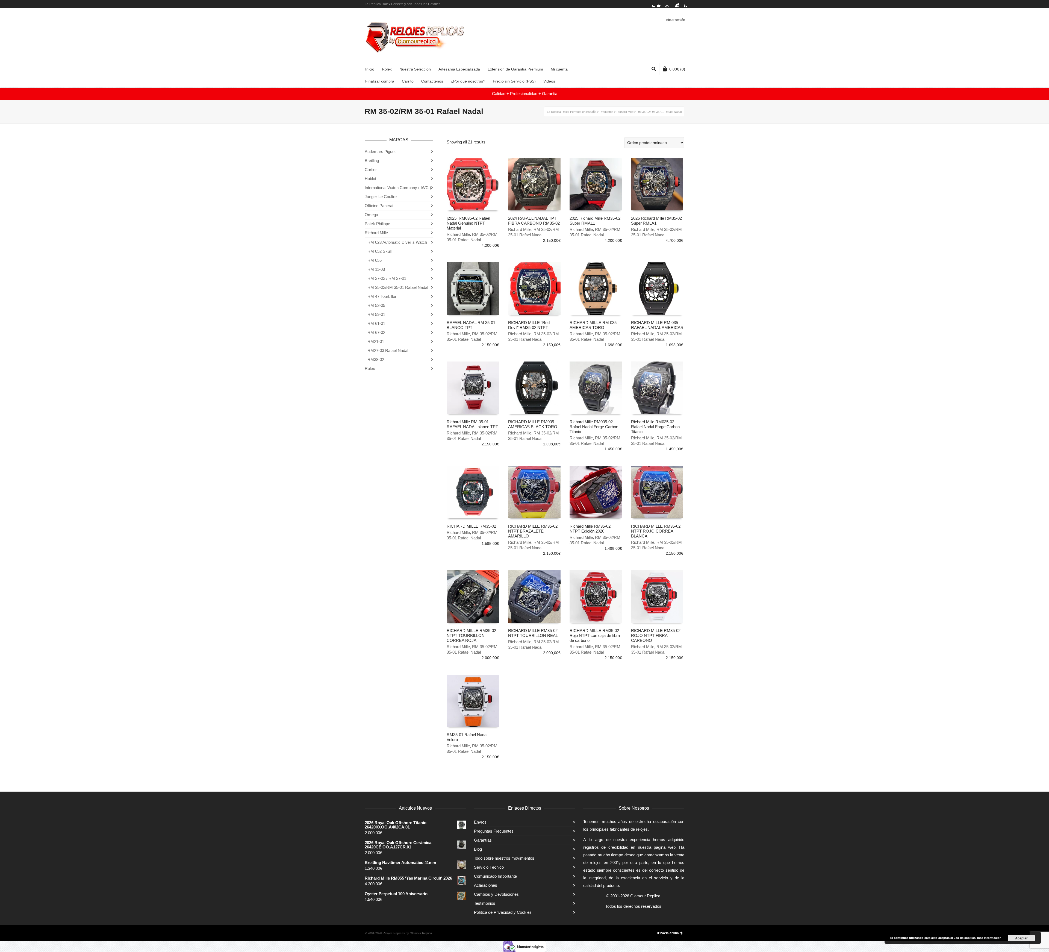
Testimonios (484, 903)
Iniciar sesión (675, 20)
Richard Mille (458, 234)
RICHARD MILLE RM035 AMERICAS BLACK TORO (532, 424)
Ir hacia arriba (668, 933)
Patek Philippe (377, 223)
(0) (677, 69)
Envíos (480, 822)
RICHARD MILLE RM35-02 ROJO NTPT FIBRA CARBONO (655, 635)
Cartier (371, 169)
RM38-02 (375, 359)
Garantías (483, 840)
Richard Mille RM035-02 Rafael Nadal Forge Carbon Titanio (594, 426)
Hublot (370, 178)
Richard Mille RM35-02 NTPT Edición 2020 (590, 528)
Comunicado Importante (495, 876)
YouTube (676, 4)
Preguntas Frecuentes (494, 831)
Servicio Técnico (489, 867)
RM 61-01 (376, 323)
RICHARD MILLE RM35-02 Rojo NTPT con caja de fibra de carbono (595, 635)
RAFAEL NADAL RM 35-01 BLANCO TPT (471, 325)
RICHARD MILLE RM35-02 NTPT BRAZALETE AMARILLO (533, 531)
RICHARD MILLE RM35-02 (471, 526)
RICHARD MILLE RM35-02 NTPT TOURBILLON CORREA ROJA (471, 635)
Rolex (370, 368)
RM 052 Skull (379, 251)
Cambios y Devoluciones (496, 894)
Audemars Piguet (380, 151)
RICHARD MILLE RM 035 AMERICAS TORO (593, 325)
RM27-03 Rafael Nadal (387, 350)
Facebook (660, 4)
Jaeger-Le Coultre (381, 196)
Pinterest (683, 4)
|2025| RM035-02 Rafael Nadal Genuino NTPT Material (468, 223)
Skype (668, 4)
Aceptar (1021, 938)
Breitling (372, 160)
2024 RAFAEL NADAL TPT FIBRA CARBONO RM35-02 (534, 220)
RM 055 (374, 260)
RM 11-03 (376, 269)
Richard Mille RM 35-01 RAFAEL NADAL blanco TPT (472, 424)
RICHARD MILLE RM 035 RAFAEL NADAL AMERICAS (657, 325)
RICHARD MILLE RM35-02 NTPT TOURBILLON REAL (533, 633)
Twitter (652, 4)
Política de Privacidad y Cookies (503, 912)
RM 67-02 (376, 332)
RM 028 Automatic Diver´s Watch (397, 242)
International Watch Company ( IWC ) (398, 187)
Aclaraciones (485, 885)
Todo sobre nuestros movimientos (504, 858)
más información (989, 938)
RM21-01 (375, 341)
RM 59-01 (376, 314)
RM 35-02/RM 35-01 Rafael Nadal (397, 287)
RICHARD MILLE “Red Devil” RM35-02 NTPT (529, 325)
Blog (478, 849)
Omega (371, 214)
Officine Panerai (379, 205)
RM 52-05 (376, 305)
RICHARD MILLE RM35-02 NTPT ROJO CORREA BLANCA (655, 531)
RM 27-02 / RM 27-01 (386, 278)
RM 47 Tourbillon (382, 296)
